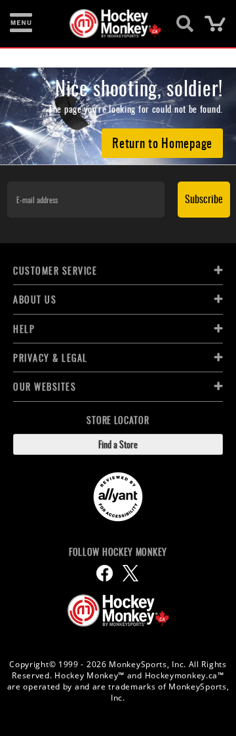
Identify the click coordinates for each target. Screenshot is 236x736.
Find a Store (118, 444)
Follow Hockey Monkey (118, 551)
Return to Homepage (162, 142)
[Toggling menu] (21, 23)
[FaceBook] (104, 573)
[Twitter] (130, 573)
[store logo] (110, 23)
